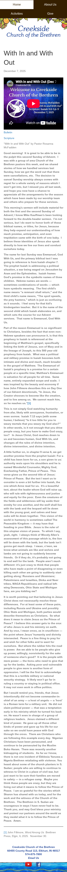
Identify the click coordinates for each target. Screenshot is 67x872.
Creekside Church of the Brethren (33, 846)
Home (17, 4)
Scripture (9, 138)
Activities (17, 13)
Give (50, 13)
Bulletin (8, 132)
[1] (5, 832)
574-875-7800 (33, 854)
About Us (50, 4)
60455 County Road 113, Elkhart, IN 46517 (33, 850)
